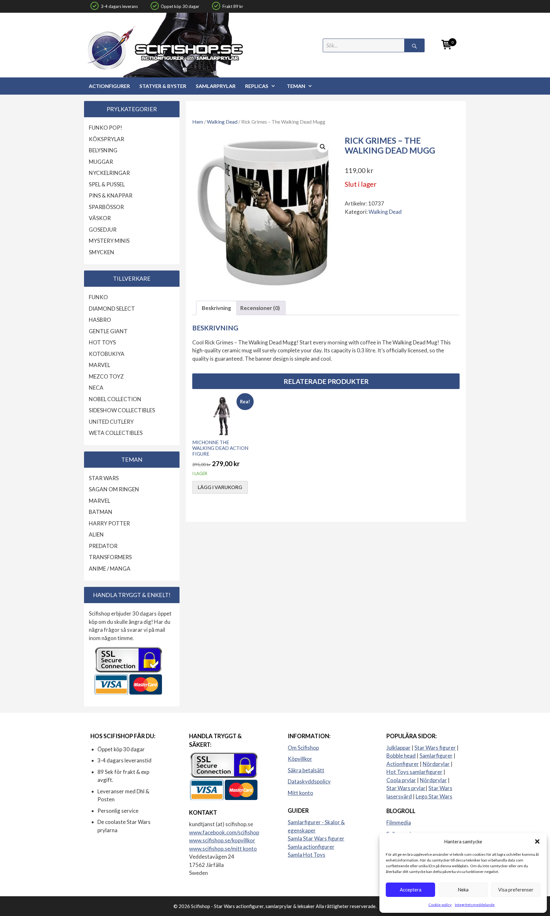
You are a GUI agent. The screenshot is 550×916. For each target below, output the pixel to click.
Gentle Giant (108, 331)
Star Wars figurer (435, 747)
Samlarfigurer (436, 755)
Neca (96, 387)
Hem (197, 122)
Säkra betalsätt (306, 770)
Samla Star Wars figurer (316, 838)
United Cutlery (111, 421)
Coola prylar (401, 780)
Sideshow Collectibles (122, 410)
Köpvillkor (300, 758)
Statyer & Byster (162, 86)
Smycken (101, 252)
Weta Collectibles (116, 432)
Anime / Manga (109, 568)
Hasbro (100, 319)
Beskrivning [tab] (216, 308)
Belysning (103, 150)
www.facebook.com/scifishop (224, 832)
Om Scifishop (303, 747)
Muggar (101, 161)
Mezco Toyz (106, 376)
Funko (98, 297)
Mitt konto (300, 793)
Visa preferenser (515, 889)
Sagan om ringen (114, 489)
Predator (103, 546)
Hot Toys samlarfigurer (414, 771)
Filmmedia (398, 822)
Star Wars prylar (406, 788)
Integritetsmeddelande (475, 904)
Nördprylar (436, 764)
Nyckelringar (109, 172)
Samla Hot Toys (306, 854)
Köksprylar (106, 139)
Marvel (99, 365)
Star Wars (104, 478)
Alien (96, 534)
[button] (537, 841)
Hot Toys (102, 342)
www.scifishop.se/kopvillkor (222, 840)
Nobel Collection (115, 399)
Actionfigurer (109, 86)
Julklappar (398, 747)
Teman (296, 86)
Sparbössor (106, 207)
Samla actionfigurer (311, 846)
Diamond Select (112, 308)
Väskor (100, 218)
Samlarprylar (216, 86)
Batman (100, 511)
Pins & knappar (110, 195)
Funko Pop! (105, 127)
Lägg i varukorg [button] (220, 487)
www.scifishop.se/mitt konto (223, 848)
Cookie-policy (440, 904)
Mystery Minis (109, 240)
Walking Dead (222, 122)
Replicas (256, 86)
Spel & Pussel (107, 184)
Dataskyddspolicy (309, 781)
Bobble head (401, 755)
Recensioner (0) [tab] (260, 308)
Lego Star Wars (434, 796)
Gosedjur (102, 229)
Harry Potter (109, 523)
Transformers (110, 557)
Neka (463, 889)
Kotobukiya (106, 353)
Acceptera (410, 889)
